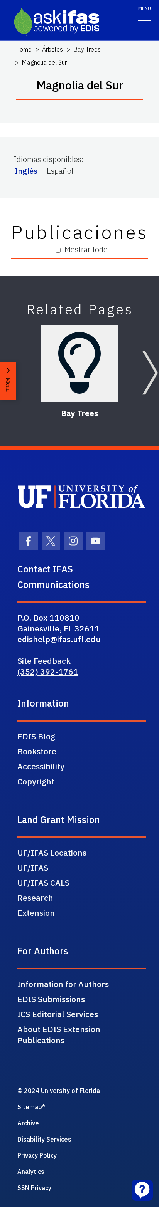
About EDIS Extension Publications (58, 1035)
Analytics (30, 1171)
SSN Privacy (34, 1188)
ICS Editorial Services (57, 1014)
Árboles (52, 49)
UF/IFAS (32, 867)
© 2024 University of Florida (58, 1091)
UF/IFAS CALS (43, 882)
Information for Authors (63, 984)
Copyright (35, 781)
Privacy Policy (37, 1155)
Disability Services (44, 1139)
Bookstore (36, 751)
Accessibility (40, 766)
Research (35, 897)
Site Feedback (44, 660)
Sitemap (29, 1107)
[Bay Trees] (79, 363)
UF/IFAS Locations (51, 852)
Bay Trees (87, 49)
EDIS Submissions (51, 999)
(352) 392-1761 (47, 671)
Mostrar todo (86, 249)
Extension (36, 912)
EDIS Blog (36, 736)
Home (23, 49)
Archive (28, 1123)
